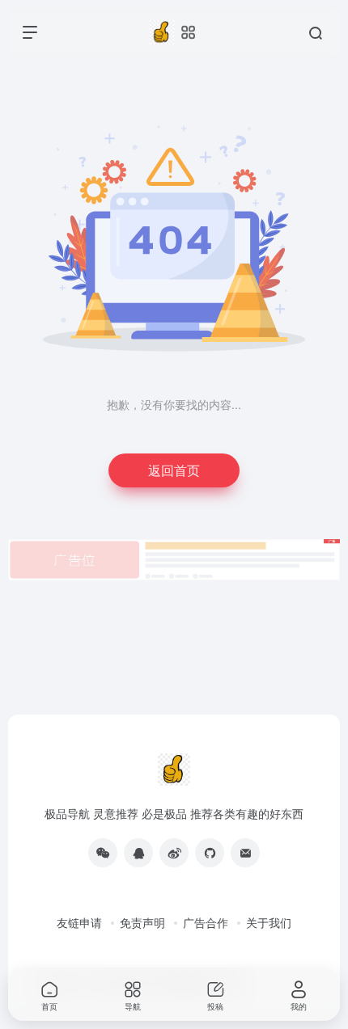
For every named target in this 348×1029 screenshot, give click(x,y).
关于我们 (268, 922)
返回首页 (174, 470)
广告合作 (205, 922)
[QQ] (138, 852)
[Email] (245, 852)
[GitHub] (209, 852)
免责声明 (142, 922)
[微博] (174, 852)
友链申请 (79, 922)
